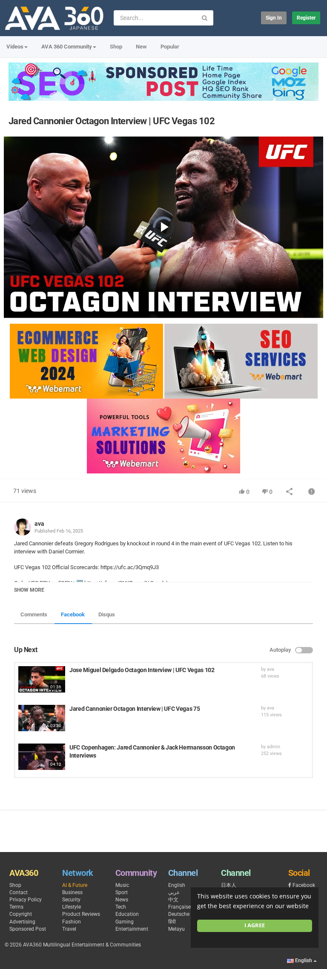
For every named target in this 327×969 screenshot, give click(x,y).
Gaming (124, 922)
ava (39, 523)
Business (72, 892)
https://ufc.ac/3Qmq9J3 (129, 567)
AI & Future (74, 885)
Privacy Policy (25, 900)
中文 (173, 900)
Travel (69, 929)
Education (127, 914)
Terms (16, 907)
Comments (33, 614)
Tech (120, 907)
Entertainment (131, 929)
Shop (116, 46)
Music (122, 885)
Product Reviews (81, 914)
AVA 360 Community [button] (66, 46)
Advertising (22, 922)
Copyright (20, 914)
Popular (170, 46)
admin (273, 747)
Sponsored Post (27, 929)
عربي (174, 892)
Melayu (176, 929)
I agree (254, 925)
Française (179, 907)
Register (306, 18)
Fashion (71, 922)
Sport (121, 892)
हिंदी (172, 922)
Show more (29, 590)
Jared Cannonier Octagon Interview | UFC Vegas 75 (134, 708)
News (121, 900)
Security (71, 900)
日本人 (228, 885)
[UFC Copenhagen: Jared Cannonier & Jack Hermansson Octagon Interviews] (41, 757)
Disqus (106, 614)
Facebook (73, 614)
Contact (18, 892)
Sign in (274, 18)
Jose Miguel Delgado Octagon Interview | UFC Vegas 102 (141, 670)
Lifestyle (71, 907)
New (141, 46)
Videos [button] (14, 46)
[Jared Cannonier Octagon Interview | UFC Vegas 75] (41, 718)
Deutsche (178, 914)
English (176, 885)
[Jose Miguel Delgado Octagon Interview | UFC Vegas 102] (41, 679)
